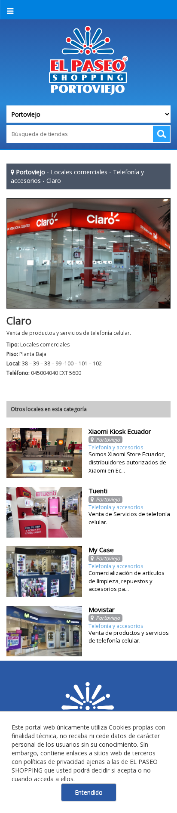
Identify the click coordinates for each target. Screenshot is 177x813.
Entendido (89, 792)
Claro (53, 180)
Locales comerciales (79, 172)
